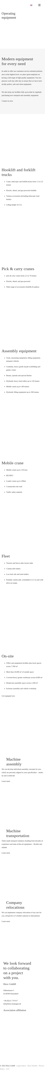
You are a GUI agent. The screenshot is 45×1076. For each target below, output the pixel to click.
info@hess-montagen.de (12, 1004)
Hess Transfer (32, 1066)
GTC (8, 1069)
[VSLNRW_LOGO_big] (10, 1031)
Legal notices (21, 1066)
